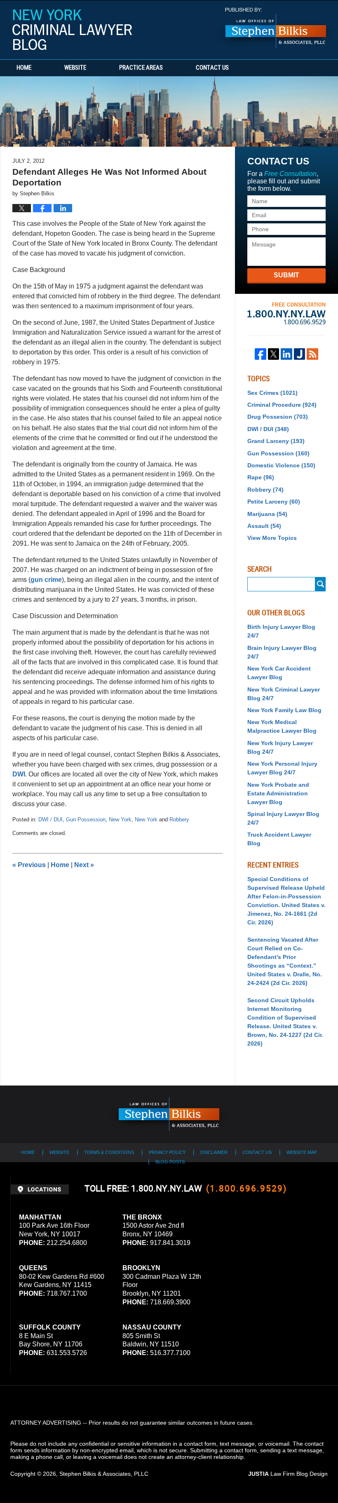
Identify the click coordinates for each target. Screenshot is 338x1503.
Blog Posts (170, 1161)
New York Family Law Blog (284, 710)
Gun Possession (86, 819)
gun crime (46, 579)
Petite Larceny (273, 501)
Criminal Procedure (282, 404)
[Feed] (312, 354)
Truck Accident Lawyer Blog (279, 838)
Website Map (301, 1152)
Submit (286, 275)
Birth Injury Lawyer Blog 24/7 (281, 631)
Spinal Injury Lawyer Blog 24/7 (283, 818)
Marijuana (267, 514)
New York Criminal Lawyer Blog (72, 29)
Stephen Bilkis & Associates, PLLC (103, 1473)
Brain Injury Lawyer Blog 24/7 (282, 652)
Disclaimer (214, 1152)
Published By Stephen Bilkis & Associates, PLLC (276, 28)
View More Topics (272, 538)
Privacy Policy (167, 1152)
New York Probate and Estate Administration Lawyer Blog (278, 793)
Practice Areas (141, 68)
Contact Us (212, 68)
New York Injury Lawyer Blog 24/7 (280, 747)
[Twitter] (273, 354)
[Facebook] (260, 354)
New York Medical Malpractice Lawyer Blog (282, 726)
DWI (18, 774)
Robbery (179, 819)
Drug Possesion (277, 416)
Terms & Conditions (109, 1152)
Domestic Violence (281, 465)
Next (84, 864)
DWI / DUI (50, 819)
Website (75, 68)
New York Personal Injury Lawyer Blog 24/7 (282, 768)
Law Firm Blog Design (288, 1473)
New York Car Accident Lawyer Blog (279, 672)
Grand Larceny (276, 441)
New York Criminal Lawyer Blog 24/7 (283, 693)
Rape (260, 477)
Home (23, 68)
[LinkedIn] (286, 354)
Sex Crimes (272, 392)
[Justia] (299, 354)
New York (120, 819)
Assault (264, 526)
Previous (29, 864)
